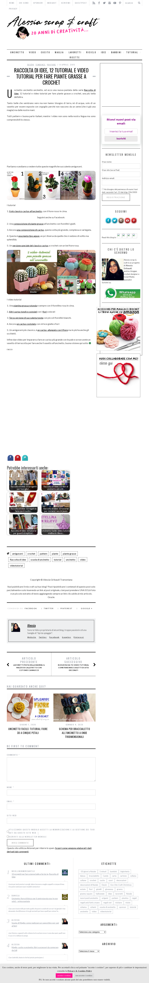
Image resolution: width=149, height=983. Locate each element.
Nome (10, 787)
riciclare (118, 902)
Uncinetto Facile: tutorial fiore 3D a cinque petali (28, 731)
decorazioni (121, 880)
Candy (105, 876)
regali (134, 898)
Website (31, 637)
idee (103, 52)
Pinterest (66, 608)
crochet (31, 553)
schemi (93, 907)
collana (133, 876)
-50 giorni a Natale (88, 871)
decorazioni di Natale (89, 885)
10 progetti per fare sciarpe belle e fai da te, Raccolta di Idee (35, 875)
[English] (119, 237)
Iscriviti (121, 138)
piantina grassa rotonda (25, 305)
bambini (116, 52)
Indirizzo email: (108, 178)
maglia (59, 52)
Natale (129, 894)
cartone (123, 876)
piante (55, 553)
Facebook (31, 608)
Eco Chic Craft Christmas (121, 885)
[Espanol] (129, 237)
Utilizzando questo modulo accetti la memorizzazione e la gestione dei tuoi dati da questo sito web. (52, 831)
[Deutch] (124, 237)
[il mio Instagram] (121, 223)
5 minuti (103, 871)
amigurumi (17, 553)
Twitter (49, 608)
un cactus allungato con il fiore (52, 330)
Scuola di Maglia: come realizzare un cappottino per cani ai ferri (35, 924)
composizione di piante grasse (29, 223)
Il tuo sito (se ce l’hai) (110, 170)
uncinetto (17, 52)
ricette (75, 57)
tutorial (132, 52)
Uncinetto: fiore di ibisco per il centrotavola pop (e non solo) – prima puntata (35, 900)
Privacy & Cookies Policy (80, 971)
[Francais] (134, 237)
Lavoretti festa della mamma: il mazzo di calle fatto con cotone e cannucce (29, 664)
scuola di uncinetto (40, 559)
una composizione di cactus (30, 229)
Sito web (12, 815)
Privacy (13, 8)
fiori (45, 311)
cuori (111, 880)
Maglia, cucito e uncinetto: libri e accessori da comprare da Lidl (35, 948)
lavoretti (75, 52)
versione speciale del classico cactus (30, 245)
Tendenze (40, 64)
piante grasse (69, 553)
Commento (13, 755)
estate (83, 889)
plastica (125, 898)
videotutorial (16, 565)
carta (114, 876)
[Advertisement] (122, 30)
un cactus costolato (26, 323)
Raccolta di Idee (18, 559)
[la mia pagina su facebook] (108, 223)
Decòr (30, 64)
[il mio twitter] (114, 223)
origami (105, 898)
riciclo (91, 52)
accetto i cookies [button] (64, 975)
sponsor (122, 907)
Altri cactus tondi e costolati (23, 311)
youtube (51, 64)
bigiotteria (124, 871)
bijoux (82, 876)
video (32, 52)
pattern (43, 553)
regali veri (107, 902)
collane (83, 880)
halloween (100, 894)
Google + (86, 608)
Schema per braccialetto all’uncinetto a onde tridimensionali (74, 733)
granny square (86, 894)
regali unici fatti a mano (90, 902)
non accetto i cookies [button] (84, 975)
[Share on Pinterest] (18, 459)
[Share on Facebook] (10, 459)
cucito (45, 52)
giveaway (109, 889)
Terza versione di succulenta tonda (26, 317)
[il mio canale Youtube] (127, 223)
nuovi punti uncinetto (89, 898)
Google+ (66, 637)
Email (10, 801)
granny (120, 889)
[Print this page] (25, 459)
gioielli (99, 889)
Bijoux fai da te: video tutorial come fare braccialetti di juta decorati (73, 664)
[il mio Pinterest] (134, 223)
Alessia (31, 625)
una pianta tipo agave (28, 236)
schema (83, 907)
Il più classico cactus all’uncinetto (25, 211)
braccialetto (94, 876)
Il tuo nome (106, 162)
